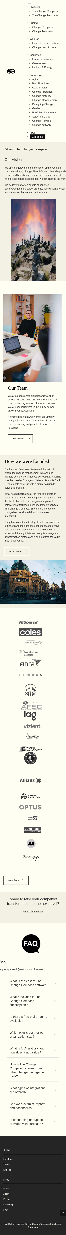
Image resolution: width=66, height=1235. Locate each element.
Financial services (42, 59)
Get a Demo (14, 880)
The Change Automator (45, 15)
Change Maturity (41, 95)
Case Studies (40, 87)
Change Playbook (42, 120)
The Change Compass (45, 11)
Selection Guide (41, 116)
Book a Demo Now (33, 911)
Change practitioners (44, 47)
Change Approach (42, 91)
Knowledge (36, 75)
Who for (34, 39)
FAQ (5, 1210)
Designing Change (42, 104)
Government (39, 63)
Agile (35, 79)
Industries (35, 55)
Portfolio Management (44, 112)
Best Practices (40, 83)
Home (6, 1188)
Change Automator (42, 31)
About (33, 132)
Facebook (8, 1159)
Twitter (6, 1164)
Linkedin (7, 1170)
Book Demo (18, 438)
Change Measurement (44, 100)
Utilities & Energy (42, 67)
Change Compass (42, 27)
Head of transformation (45, 43)
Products (35, 7)
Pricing (34, 23)
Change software (42, 125)
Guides (36, 108)
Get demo (37, 136)
